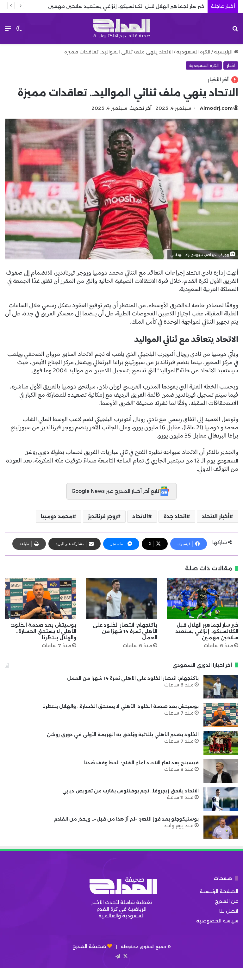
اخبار (231, 65)
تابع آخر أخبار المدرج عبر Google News (115, 491)
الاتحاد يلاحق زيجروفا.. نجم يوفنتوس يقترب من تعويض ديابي (130, 791)
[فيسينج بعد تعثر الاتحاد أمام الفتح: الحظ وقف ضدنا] (220, 771)
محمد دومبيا (56, 516)
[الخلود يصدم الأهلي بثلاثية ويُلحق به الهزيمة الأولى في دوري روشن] (220, 743)
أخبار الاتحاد (215, 516)
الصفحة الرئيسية (219, 891)
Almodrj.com (216, 108)
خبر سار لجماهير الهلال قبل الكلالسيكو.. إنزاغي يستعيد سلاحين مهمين (206, 631)
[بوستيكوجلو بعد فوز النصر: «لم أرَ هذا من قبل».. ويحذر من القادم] (220, 827)
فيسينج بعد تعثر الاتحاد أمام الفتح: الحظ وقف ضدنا (141, 763)
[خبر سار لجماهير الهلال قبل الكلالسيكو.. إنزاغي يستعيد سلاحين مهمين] (202, 598)
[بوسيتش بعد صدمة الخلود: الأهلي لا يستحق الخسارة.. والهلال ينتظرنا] (40, 598)
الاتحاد (193, 273)
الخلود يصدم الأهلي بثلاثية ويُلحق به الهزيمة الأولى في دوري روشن (123, 734)
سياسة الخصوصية (217, 921)
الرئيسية (224, 52)
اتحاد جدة (175, 516)
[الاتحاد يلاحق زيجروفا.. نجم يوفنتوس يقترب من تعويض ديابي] (220, 799)
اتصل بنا (228, 911)
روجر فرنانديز (102, 516)
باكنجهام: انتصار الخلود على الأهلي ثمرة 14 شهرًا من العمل (125, 631)
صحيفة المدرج (89, 946)
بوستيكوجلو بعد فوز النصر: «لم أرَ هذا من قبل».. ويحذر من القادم (126, 819)
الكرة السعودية (193, 52)
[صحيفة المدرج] (121, 28)
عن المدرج (226, 901)
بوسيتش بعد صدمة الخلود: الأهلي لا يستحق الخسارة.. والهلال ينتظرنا (43, 631)
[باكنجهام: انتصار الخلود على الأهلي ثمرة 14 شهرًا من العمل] (121, 598)
